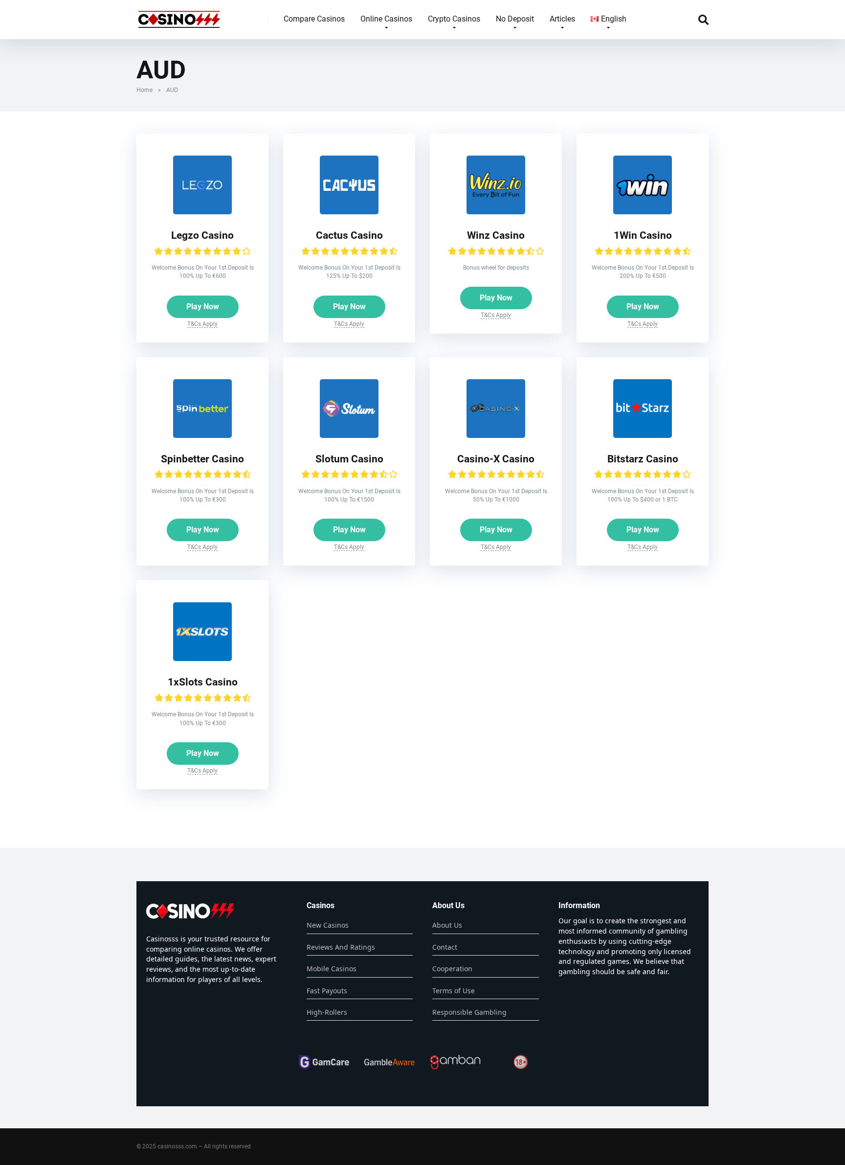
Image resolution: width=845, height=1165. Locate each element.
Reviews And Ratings (341, 947)
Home (144, 90)
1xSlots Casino (203, 682)
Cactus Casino (349, 235)
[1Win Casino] (642, 211)
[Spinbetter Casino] (202, 435)
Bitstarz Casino (642, 459)
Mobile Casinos (331, 968)
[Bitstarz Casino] (642, 435)
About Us (447, 925)
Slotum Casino (349, 459)
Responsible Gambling (469, 1012)
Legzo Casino (202, 235)
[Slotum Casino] (349, 435)
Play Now (202, 306)
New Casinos (328, 925)
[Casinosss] (179, 15)
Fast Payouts (327, 990)
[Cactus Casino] (349, 211)
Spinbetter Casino (202, 459)
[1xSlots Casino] (202, 658)
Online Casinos (386, 18)
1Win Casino (643, 235)
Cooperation (452, 968)
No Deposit (515, 18)
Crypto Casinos (454, 18)
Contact (444, 947)
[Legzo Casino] (202, 211)
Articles (562, 18)
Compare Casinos (314, 18)
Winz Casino (496, 235)
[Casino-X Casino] (496, 435)
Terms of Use (453, 990)
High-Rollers (327, 1012)
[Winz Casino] (496, 211)
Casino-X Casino (495, 459)
